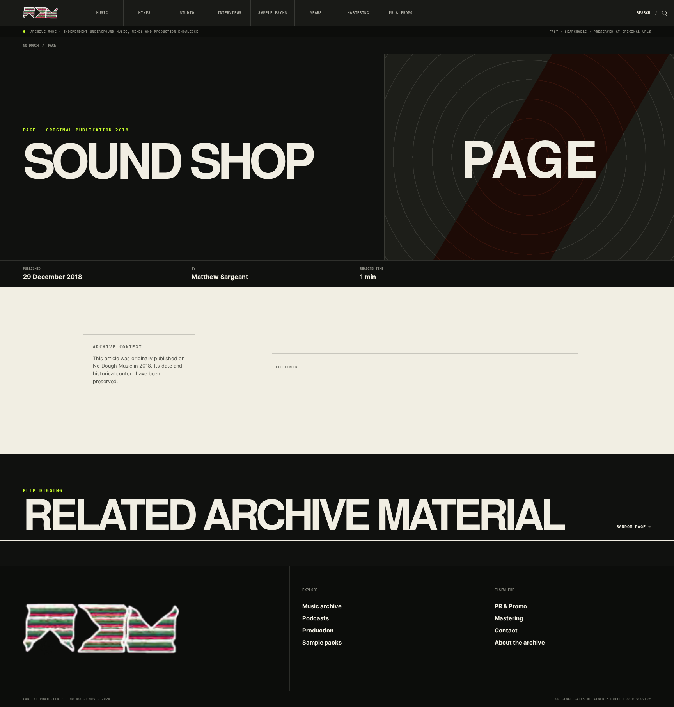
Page (52, 46)
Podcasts (315, 618)
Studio (187, 13)
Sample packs (272, 13)
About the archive (520, 642)
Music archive (322, 606)
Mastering (358, 13)
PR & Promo (401, 13)
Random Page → (634, 526)
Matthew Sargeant (220, 277)
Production (317, 630)
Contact (506, 630)
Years (316, 13)
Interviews (229, 13)
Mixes (144, 13)
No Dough (31, 46)
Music (102, 13)
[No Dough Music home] (40, 13)
